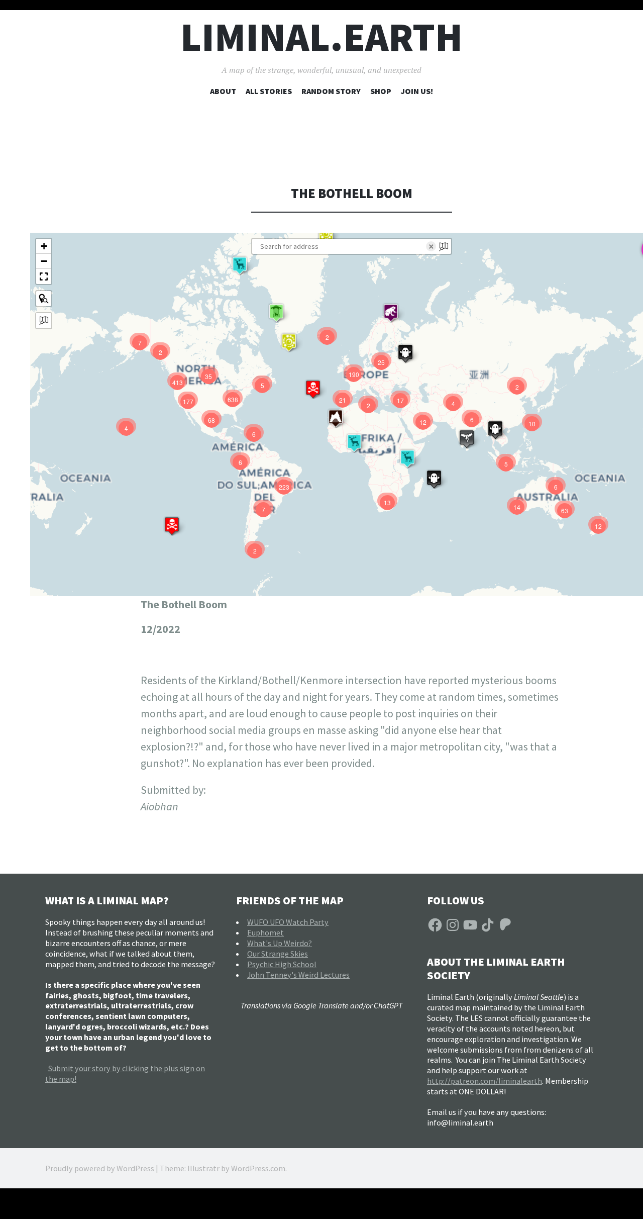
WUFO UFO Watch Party (288, 922)
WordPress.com (258, 1168)
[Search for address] (43, 320)
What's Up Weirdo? (279, 943)
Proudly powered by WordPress (99, 1168)
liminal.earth (321, 37)
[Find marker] (43, 298)
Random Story (331, 91)
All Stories (269, 91)
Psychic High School (281, 964)
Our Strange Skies (277, 954)
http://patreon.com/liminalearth (484, 1081)
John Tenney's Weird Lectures (298, 975)
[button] (326, 234)
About (223, 91)
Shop (380, 91)
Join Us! (417, 91)
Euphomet (265, 932)
